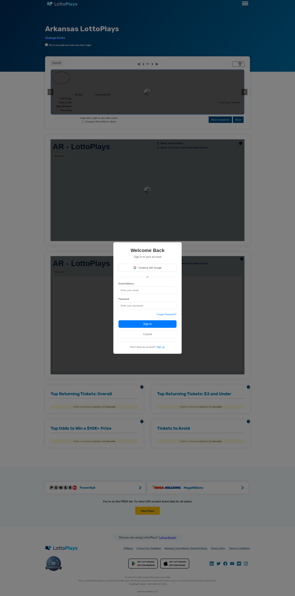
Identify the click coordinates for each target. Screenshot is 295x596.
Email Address (126, 283)
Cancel (147, 334)
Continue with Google (150, 267)
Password (123, 299)
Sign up (161, 347)
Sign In (147, 323)
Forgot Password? (167, 314)
